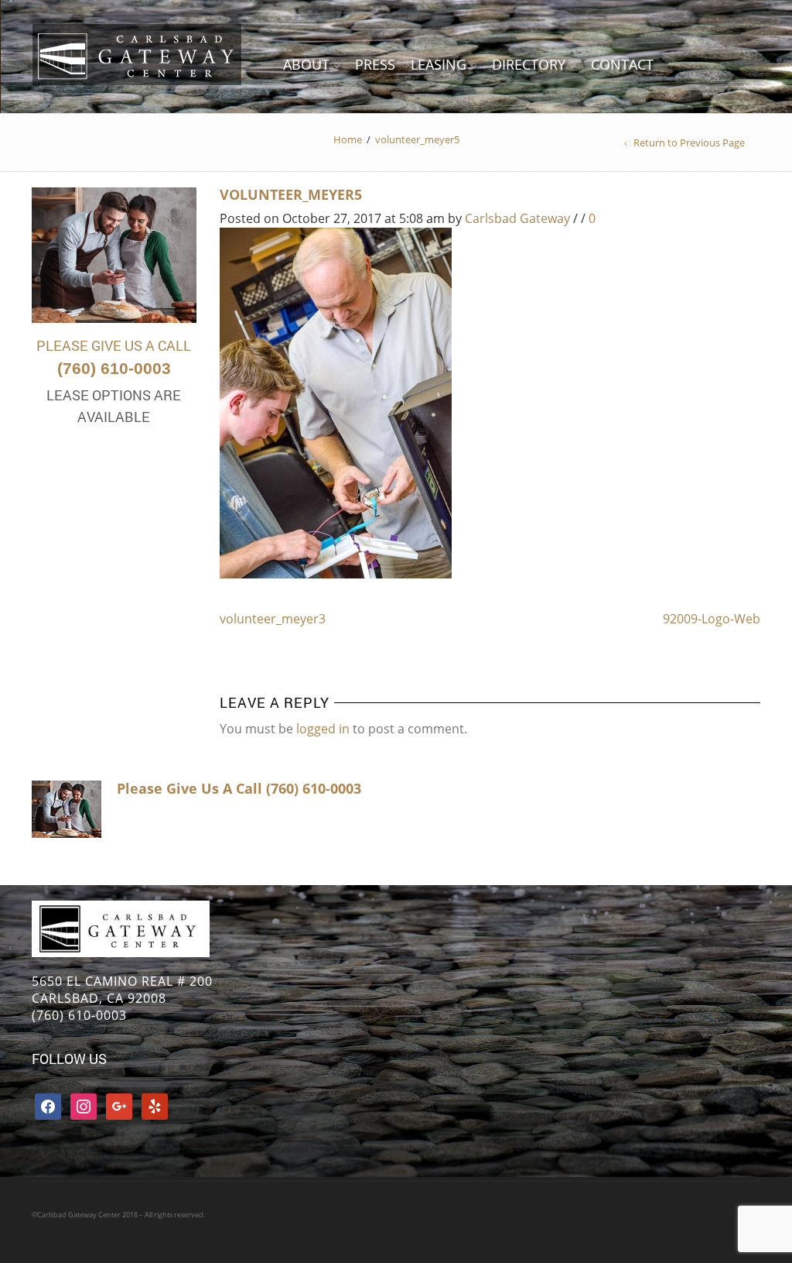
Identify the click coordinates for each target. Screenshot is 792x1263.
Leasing (438, 64)
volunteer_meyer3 (273, 618)
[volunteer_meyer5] (336, 401)
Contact (622, 64)
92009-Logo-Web (711, 618)
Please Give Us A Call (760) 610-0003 (239, 788)
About (306, 64)
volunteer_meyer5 (291, 194)
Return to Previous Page (689, 142)
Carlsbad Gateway (517, 218)
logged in (323, 728)
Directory (528, 64)
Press (375, 64)
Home (347, 139)
